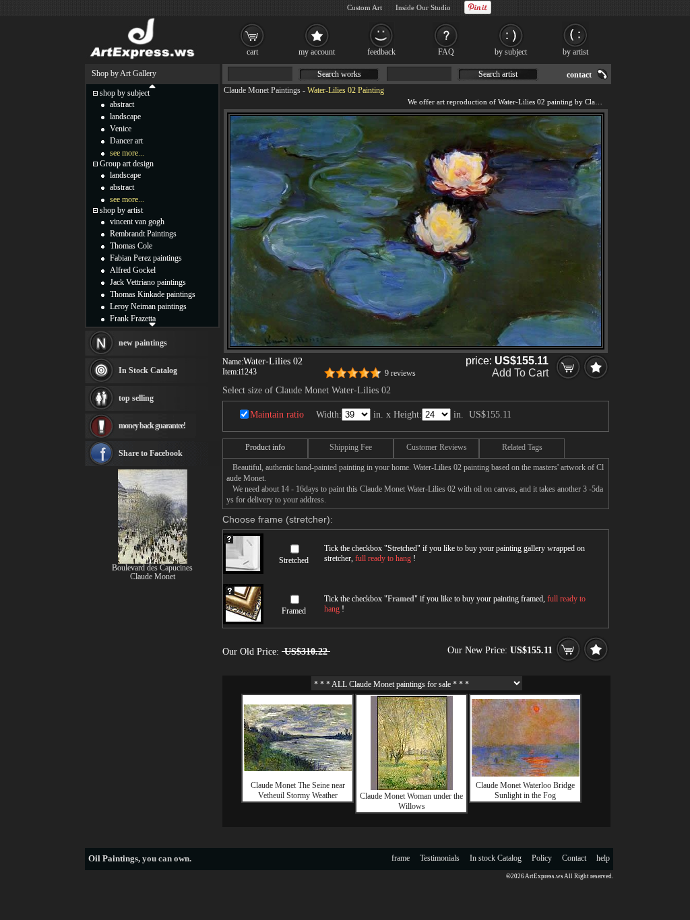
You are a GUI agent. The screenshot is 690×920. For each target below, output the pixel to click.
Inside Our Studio (423, 7)
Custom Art (364, 7)
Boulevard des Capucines (152, 567)
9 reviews (400, 373)
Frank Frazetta (133, 318)
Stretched (294, 560)
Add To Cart (520, 373)
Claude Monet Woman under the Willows (411, 801)
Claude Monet (152, 576)
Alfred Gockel (133, 270)
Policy (542, 858)
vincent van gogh (137, 221)
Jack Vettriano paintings (148, 282)
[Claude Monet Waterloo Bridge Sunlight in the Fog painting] (525, 774)
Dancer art (126, 140)
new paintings (143, 343)
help (603, 858)
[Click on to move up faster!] (152, 85)
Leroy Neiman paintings (148, 306)
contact (579, 74)
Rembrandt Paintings (143, 233)
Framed (294, 611)
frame (400, 858)
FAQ (446, 52)
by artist (575, 52)
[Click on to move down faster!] (152, 324)
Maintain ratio (277, 414)
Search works (339, 74)
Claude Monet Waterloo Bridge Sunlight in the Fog (525, 790)
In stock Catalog (496, 858)
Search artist (498, 74)
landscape (125, 116)
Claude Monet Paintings (262, 90)
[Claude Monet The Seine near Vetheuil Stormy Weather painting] (298, 768)
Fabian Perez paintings (146, 258)
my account (317, 52)
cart (252, 52)
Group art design (127, 163)
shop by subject (125, 93)
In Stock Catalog (148, 370)
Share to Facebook (151, 453)
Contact (574, 858)
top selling (136, 398)
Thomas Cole (131, 246)
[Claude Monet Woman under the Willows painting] (412, 787)
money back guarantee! (152, 425)
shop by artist (121, 210)
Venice (120, 128)
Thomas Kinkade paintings (152, 294)
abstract (122, 104)
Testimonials (440, 858)
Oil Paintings (113, 858)
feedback (381, 52)
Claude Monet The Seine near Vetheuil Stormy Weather (298, 790)
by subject (511, 52)
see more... (127, 153)
